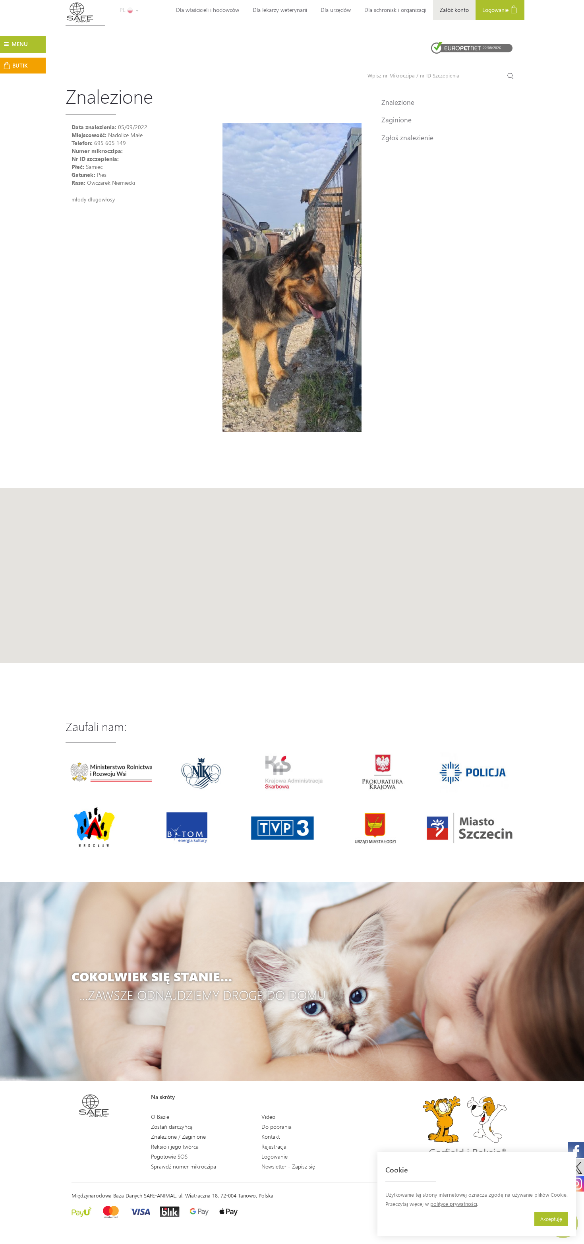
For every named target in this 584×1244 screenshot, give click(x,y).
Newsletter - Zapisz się (288, 1166)
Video (268, 1116)
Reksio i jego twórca (175, 1146)
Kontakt (270, 1136)
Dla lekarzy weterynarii (280, 10)
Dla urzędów (336, 10)
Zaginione (396, 119)
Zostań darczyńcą (172, 1126)
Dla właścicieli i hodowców (207, 10)
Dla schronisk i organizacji (395, 10)
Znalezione (397, 102)
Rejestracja (273, 1146)
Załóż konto (454, 10)
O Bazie (160, 1116)
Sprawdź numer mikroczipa (183, 1166)
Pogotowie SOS (169, 1156)
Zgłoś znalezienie (407, 137)
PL (123, 10)
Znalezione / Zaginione (178, 1136)
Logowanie (496, 10)
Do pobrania (276, 1126)
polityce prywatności (453, 1203)
